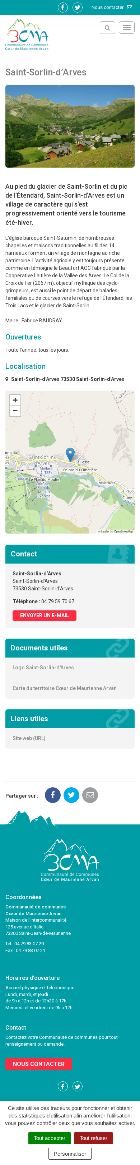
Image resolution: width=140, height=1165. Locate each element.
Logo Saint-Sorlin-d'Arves (43, 667)
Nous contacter (108, 7)
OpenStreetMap (123, 531)
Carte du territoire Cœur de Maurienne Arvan (65, 688)
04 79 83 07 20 (29, 943)
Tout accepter (49, 1138)
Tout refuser (93, 1138)
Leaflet (105, 531)
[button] (70, 454)
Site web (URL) (29, 738)
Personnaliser (70, 1154)
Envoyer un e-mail (44, 615)
